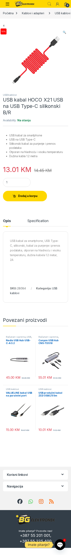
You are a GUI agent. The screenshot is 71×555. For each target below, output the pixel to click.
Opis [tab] (7, 221)
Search (49, 4)
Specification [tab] (37, 221)
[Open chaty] (60, 544)
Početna (8, 13)
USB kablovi (10, 94)
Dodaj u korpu (27, 196)
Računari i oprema (16, 336)
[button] (64, 32)
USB (29, 336)
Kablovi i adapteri (33, 13)
